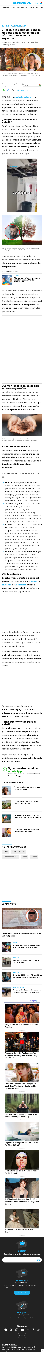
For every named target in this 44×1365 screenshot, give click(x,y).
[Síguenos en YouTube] (22, 1330)
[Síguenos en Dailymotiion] (38, 1330)
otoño (24, 857)
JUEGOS (5, 7)
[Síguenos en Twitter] (11, 1329)
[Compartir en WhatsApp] (3, 90)
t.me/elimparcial (22, 1315)
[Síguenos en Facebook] (5, 1329)
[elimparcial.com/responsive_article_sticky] (42, 1350)
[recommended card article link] (7, 280)
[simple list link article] (22, 919)
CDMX (13, 7)
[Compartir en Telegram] (17, 90)
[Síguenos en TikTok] (28, 1329)
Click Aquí (22, 1293)
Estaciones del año (11, 857)
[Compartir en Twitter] (13, 90)
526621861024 (22, 1283)
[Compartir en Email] (22, 90)
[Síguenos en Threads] (33, 1329)
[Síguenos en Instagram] (16, 1329)
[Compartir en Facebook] (8, 90)
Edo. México (22, 7)
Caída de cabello (18, 852)
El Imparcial (7, 26)
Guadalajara (33, 7)
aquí (19, 776)
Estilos (17, 26)
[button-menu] (3, 2)
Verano (34, 857)
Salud (25, 26)
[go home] (22, 1344)
